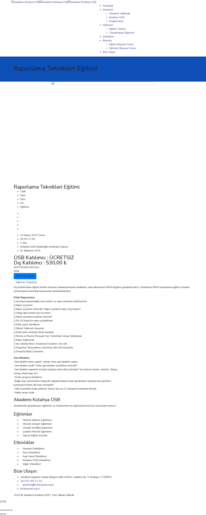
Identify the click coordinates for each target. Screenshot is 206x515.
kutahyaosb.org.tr (30, 488)
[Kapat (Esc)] (11, 510)
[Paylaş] (7, 510)
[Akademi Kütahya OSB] (25, 2)
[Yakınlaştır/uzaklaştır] (1, 510)
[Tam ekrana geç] (4, 510)
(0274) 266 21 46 (31, 481)
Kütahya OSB (82, 495)
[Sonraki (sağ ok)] (4, 513)
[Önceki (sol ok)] (1, 513)
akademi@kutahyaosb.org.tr (38, 485)
